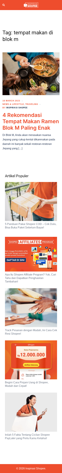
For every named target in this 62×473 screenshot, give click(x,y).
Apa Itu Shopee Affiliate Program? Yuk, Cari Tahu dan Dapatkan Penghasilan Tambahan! (30, 278)
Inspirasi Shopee (17, 108)
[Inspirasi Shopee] (31, 4)
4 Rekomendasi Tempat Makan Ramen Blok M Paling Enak (30, 121)
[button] (3, 5)
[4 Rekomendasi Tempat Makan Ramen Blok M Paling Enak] (31, 73)
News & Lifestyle (13, 104)
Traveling (31, 104)
